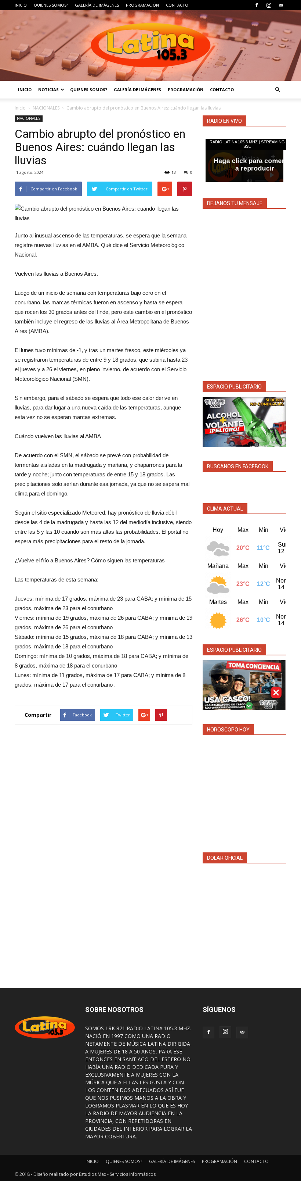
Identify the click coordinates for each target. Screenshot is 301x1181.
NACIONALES (46, 108)
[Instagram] (268, 5)
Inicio (20, 108)
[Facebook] (256, 5)
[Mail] (280, 5)
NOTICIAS (48, 89)
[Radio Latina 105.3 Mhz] (150, 45)
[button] (277, 90)
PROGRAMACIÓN (142, 5)
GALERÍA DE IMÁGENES (97, 5)
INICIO (21, 5)
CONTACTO (177, 5)
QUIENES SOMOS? (51, 5)
